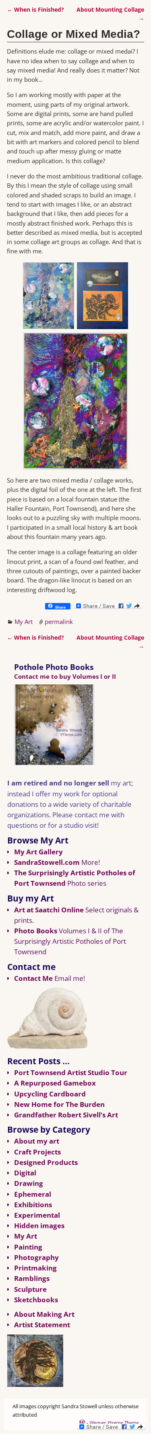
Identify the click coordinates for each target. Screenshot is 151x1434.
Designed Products (46, 1162)
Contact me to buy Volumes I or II (65, 676)
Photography (36, 1257)
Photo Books (35, 930)
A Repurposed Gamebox (55, 1083)
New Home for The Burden (59, 1104)
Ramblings (32, 1278)
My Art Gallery (38, 851)
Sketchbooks (36, 1299)
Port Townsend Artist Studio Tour (70, 1072)
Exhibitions (33, 1204)
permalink (59, 622)
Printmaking (35, 1267)
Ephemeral (32, 1194)
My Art (23, 622)
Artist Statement (42, 1324)
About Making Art (44, 1314)
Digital (25, 1172)
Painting (28, 1247)
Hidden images (39, 1225)
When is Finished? (35, 9)
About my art (36, 1141)
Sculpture (30, 1289)
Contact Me (33, 978)
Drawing (28, 1183)
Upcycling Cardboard (50, 1093)
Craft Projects (37, 1151)
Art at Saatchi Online (49, 909)
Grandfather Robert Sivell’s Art (66, 1114)
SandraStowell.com (47, 862)
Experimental (37, 1215)
